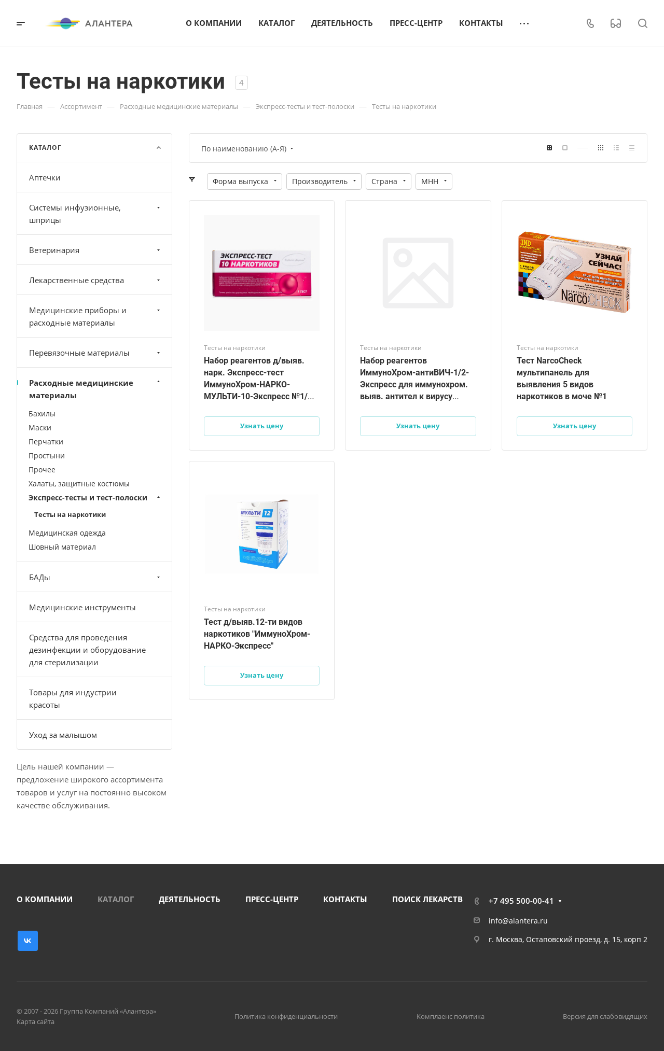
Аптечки (45, 177)
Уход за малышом (63, 735)
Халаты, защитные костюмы (79, 483)
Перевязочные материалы (79, 352)
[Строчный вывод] (616, 148)
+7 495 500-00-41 (521, 900)
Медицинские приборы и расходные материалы (78, 316)
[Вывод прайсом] (632, 148)
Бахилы (42, 413)
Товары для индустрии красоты (73, 698)
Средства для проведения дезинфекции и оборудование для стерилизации (87, 649)
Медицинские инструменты (82, 607)
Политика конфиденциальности (286, 1016)
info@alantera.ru (518, 921)
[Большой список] (565, 148)
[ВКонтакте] (28, 941)
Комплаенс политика (451, 1016)
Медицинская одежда (67, 533)
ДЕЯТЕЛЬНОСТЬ (189, 899)
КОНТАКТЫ (345, 899)
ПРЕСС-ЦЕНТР (271, 899)
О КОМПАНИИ (45, 899)
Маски (40, 427)
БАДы (39, 577)
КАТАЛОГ (116, 899)
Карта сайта (35, 1021)
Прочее (42, 469)
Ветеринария (54, 250)
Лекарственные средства (76, 280)
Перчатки (46, 441)
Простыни (47, 455)
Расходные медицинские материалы (81, 388)
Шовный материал (62, 547)
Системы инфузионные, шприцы (75, 213)
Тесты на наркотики (70, 514)
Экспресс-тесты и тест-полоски (88, 497)
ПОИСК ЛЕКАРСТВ (427, 899)
